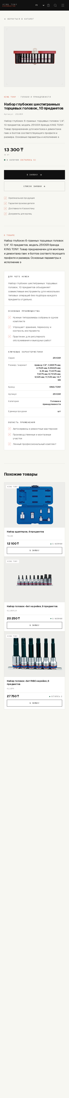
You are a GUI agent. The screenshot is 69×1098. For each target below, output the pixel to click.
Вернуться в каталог (21, 19)
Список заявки (33, 186)
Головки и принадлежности (36, 97)
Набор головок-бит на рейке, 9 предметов (32, 606)
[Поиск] (55, 5)
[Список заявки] (48, 5)
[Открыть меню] (62, 5)
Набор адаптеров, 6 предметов (25, 531)
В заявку (32, 175)
